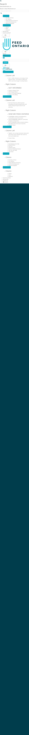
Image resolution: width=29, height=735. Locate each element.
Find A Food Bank (7, 32)
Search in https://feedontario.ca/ (7, 8)
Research (8, 30)
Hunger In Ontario (8, 71)
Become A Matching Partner (14, 148)
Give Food (10, 146)
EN (5, 35)
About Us (6, 16)
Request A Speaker (10, 23)
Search (4, 37)
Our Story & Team (10, 17)
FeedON (10, 116)
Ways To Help (7, 126)
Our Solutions (7, 96)
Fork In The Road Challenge (14, 93)
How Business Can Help (13, 143)
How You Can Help (12, 150)
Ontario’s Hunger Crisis (13, 90)
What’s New (7, 25)
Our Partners (8, 19)
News (7, 28)
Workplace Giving (11, 147)
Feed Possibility (11, 119)
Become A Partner (11, 145)
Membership (5, 31)
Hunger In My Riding (13, 94)
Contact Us (5, 180)
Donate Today (11, 138)
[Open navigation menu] (4, 57)
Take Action (11, 151)
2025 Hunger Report (13, 91)
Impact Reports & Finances (12, 20)
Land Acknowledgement (11, 22)
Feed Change (11, 122)
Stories (7, 27)
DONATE (7, 55)
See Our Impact (11, 125)
